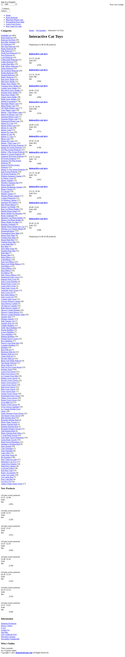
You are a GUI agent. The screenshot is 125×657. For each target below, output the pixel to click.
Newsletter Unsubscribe (10, 639)
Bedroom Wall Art (8, 352)
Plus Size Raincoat (8, 46)
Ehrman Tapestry (7, 319)
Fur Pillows (5, 273)
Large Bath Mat (7, 244)
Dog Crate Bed (7, 479)
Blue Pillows (6, 271)
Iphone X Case (7, 128)
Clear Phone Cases (8, 110)
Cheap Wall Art (7, 356)
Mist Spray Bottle (8, 82)
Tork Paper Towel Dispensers (12, 438)
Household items (7, 231)
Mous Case (5, 139)
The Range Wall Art (8, 363)
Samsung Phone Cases (9, 117)
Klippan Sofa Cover (8, 279)
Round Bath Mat (7, 240)
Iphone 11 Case (7, 137)
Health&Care (6, 35)
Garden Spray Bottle (9, 88)
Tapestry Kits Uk (7, 323)
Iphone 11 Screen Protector (11, 154)
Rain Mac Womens (8, 42)
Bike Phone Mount (8, 205)
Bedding (4, 347)
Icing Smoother (7, 451)
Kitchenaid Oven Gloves (10, 396)
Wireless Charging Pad (10, 183)
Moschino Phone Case (14, 20)
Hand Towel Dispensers (10, 442)
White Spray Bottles (8, 99)
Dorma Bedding (7, 330)
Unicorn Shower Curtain (10, 301)
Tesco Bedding (7, 334)
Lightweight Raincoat (9, 60)
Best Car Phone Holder (10, 209)
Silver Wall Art (6, 365)
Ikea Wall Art (6, 350)
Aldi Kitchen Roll (8, 431)
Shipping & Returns (8, 623)
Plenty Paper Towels (9, 422)
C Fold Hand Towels (9, 435)
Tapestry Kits (6, 317)
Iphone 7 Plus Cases (9, 143)
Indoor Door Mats (8, 235)
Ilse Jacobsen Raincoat (9, 71)
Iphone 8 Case (6, 134)
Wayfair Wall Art (7, 358)
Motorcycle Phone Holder (11, 220)
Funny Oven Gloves (9, 383)
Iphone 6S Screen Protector (11, 147)
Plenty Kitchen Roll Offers (11, 433)
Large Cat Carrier (8, 475)
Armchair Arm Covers (9, 290)
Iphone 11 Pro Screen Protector (13, 169)
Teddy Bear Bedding (9, 328)
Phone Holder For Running (11, 213)
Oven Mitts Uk (7, 402)
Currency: (5, 8)
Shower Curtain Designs (10, 310)
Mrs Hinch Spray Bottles (10, 90)
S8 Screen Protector (8, 158)
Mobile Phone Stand (9, 211)
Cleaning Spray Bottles (10, 86)
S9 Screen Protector (8, 174)
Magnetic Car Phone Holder (12, 218)
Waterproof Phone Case (10, 121)
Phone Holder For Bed (10, 222)
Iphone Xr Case (7, 123)
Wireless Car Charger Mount (12, 229)
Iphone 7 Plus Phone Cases (11, 112)
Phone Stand (6, 185)
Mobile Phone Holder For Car (12, 227)
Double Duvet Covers (9, 339)
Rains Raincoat (12, 17)
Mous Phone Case (8, 106)
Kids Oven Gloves (8, 387)
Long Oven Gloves (13, 24)
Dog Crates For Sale (14, 26)
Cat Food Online (7, 468)
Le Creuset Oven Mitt (9, 376)
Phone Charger (7, 189)
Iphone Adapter (7, 180)
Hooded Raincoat (8, 75)
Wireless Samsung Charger (11, 176)
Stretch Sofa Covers (8, 284)
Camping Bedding (8, 345)
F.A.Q (3, 628)
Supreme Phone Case (9, 119)
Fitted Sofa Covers (8, 288)
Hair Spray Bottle (8, 79)
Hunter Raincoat (7, 73)
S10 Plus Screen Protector (11, 150)
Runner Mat (5, 255)
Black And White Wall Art (11, 361)
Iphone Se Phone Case (9, 115)
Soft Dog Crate (7, 470)
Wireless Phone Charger (10, 196)
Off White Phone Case (9, 108)
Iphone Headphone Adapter (11, 187)
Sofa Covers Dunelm (9, 282)
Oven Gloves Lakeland (10, 407)
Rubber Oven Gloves (9, 378)
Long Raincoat (6, 57)
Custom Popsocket (8, 198)
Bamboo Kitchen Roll (9, 427)
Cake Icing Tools (7, 455)
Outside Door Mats (8, 238)
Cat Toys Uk (6, 481)
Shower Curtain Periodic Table (13, 314)
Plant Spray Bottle (8, 95)
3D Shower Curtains (9, 306)
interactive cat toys (38, 53)
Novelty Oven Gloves (9, 380)
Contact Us (5, 630)
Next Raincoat (6, 55)
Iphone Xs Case (7, 132)
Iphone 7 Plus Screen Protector (13, 152)
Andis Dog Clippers (8, 464)
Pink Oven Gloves (8, 374)
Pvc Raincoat (6, 44)
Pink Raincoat (6, 51)
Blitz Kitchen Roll (8, 418)
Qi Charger (5, 191)
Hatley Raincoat (7, 77)
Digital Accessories (8, 101)
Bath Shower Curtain (9, 308)
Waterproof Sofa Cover (10, 277)
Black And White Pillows (11, 264)
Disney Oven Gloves (9, 405)
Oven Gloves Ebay (8, 391)
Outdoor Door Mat (8, 242)
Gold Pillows (6, 260)
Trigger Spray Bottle (9, 97)
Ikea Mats (5, 246)
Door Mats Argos (7, 249)
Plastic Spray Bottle (8, 84)
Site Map (4, 632)
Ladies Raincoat (7, 62)
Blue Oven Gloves (8, 389)
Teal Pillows (5, 266)
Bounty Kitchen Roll (9, 424)
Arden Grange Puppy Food (11, 484)
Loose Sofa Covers (8, 286)
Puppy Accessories (8, 473)
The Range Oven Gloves (10, 416)
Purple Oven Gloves (9, 400)
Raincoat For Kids (8, 40)
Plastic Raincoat (7, 49)
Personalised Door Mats (15, 22)
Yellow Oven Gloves (9, 398)
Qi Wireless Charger (9, 200)
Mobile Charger (7, 194)
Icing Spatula (6, 446)
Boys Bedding (6, 341)
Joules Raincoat (7, 68)
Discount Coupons (8, 637)
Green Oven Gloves (8, 385)
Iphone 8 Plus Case (8, 126)
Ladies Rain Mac (7, 64)
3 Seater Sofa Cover (8, 299)
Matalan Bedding (7, 336)
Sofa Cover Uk (7, 293)
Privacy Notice (6, 626)
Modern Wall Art (7, 354)
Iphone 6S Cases (7, 141)
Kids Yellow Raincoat (9, 66)
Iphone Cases (6, 130)
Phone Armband (7, 216)
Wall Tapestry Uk (8, 321)
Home (8, 15)
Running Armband (8, 224)
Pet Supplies (41, 30)
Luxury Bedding (7, 332)
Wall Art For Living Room (11, 367)
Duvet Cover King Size (10, 343)
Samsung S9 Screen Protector (12, 145)
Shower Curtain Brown (10, 312)
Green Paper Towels (9, 440)
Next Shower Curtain (9, 303)
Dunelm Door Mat (8, 251)
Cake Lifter (5, 453)
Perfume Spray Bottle (9, 93)
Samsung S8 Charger (9, 202)
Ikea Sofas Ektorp (8, 295)
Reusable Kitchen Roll (9, 420)
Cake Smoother (7, 449)
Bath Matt (5, 253)
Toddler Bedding (7, 325)
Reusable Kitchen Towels (11, 429)
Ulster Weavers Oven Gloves (12, 413)
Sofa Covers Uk (7, 297)
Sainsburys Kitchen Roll (10, 444)
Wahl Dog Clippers (8, 466)
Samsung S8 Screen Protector (12, 156)
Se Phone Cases (7, 178)
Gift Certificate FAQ (9, 634)
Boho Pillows (6, 257)
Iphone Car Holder (8, 207)
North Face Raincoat (9, 53)
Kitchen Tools (6, 369)
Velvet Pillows (6, 268)
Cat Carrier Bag (7, 477)
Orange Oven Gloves (9, 394)
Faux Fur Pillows (7, 262)
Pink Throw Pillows (8, 275)
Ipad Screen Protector (9, 172)
